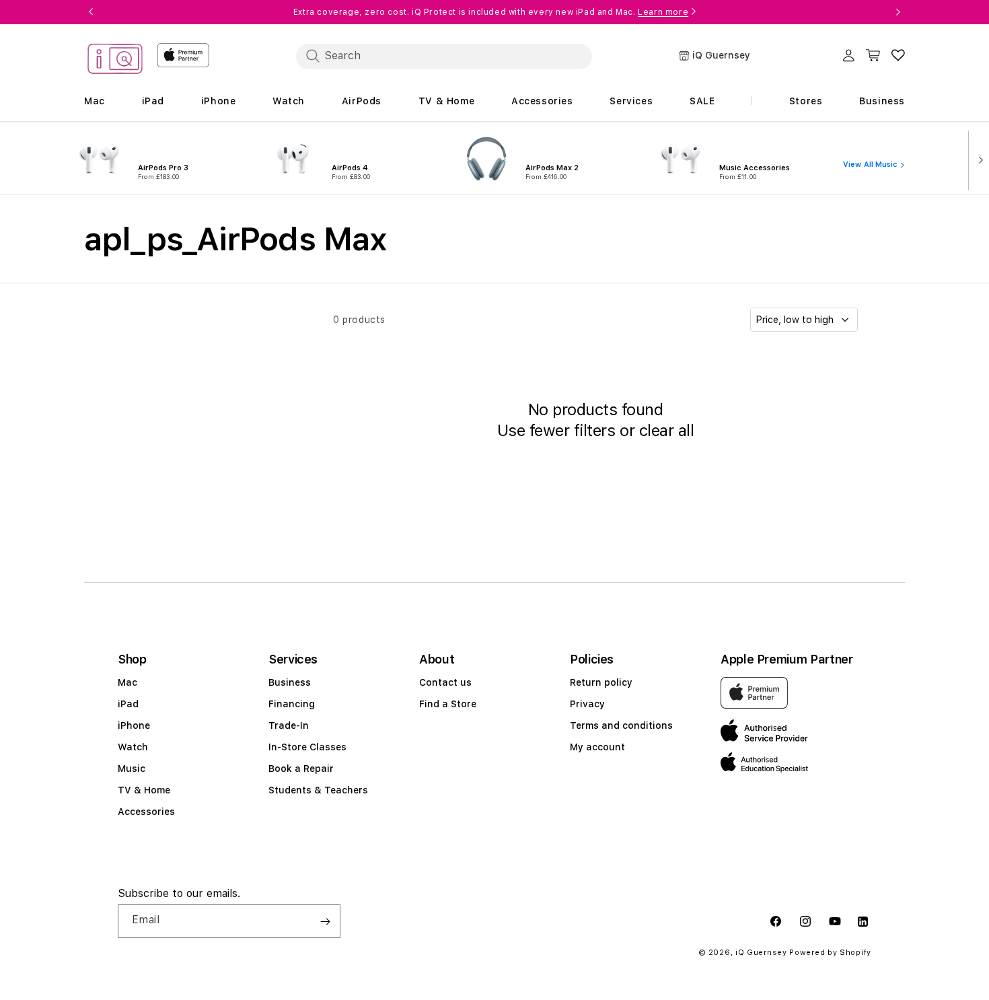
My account (597, 747)
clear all (666, 430)
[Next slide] (978, 159)
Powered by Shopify (830, 952)
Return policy (601, 682)
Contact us (445, 682)
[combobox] (444, 56)
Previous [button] (91, 12)
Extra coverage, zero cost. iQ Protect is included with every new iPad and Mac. (490, 12)
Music (131, 768)
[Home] (115, 61)
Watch (133, 747)
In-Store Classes (307, 747)
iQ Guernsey (761, 952)
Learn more (663, 12)
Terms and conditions (621, 725)
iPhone (134, 725)
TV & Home (144, 790)
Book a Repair (301, 768)
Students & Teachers (318, 790)
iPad (128, 704)
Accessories (146, 811)
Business (289, 682)
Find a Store (447, 704)
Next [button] (898, 12)
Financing (291, 704)
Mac (127, 682)
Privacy (587, 704)
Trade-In (288, 725)
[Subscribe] (325, 921)
